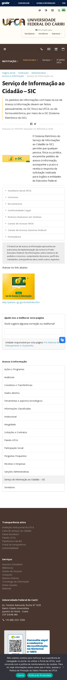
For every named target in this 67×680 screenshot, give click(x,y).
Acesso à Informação (13, 75)
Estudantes (30, 33)
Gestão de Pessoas (12, 571)
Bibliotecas (7, 567)
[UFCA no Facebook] (32, 123)
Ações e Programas (14, 369)
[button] (46, 10)
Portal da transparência (14, 544)
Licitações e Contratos (15, 432)
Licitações (7, 574)
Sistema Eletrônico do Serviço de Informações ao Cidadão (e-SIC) (46, 140)
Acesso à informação (45, 3)
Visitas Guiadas (9, 585)
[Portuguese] (63, 10)
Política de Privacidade (40, 675)
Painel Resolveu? (10, 534)
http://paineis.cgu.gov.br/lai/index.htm (21, 302)
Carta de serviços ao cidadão (16, 530)
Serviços (46, 60)
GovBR (6, 3)
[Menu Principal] (5, 49)
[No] (63, 667)
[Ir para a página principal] (33, 22)
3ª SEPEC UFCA (61, 61)
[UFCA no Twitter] (35, 123)
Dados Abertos (12, 392)
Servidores (43, 33)
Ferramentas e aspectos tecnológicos (23, 400)
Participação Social (13, 447)
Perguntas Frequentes (15, 455)
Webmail (6, 588)
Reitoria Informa (10, 578)
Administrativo (29, 60)
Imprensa (56, 33)
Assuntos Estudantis (12, 564)
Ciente (20, 675)
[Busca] (59, 10)
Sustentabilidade (10, 548)
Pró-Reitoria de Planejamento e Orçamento (32, 344)
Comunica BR (23, 3)
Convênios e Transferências (18, 385)
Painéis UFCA (11, 440)
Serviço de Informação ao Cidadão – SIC (24, 479)
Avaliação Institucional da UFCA (18, 527)
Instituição (23, 72)
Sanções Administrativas (16, 471)
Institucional (10, 416)
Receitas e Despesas (14, 463)
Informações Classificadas (17, 408)
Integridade (10, 424)
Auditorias (9, 377)
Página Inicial (8, 72)
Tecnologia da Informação (15, 581)
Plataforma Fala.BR (12, 541)
